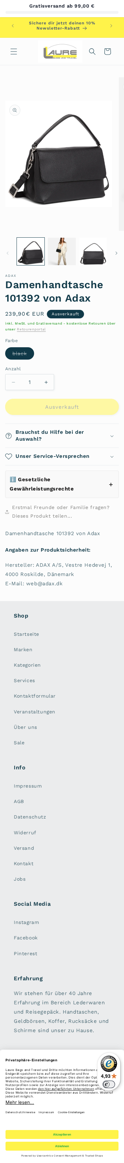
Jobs (19, 879)
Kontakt (23, 863)
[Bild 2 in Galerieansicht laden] (61, 251)
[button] (13, 51)
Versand (24, 848)
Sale (19, 742)
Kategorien (27, 665)
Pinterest (25, 953)
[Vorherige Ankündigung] (12, 25)
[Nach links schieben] (7, 253)
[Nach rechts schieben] (116, 253)
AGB (19, 801)
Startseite (26, 634)
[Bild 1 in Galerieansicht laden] (30, 251)
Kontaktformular (35, 696)
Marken (23, 649)
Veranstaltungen (34, 711)
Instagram (26, 922)
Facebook (26, 937)
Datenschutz (30, 817)
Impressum (28, 786)
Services (24, 680)
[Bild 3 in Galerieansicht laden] (93, 251)
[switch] (109, 1084)
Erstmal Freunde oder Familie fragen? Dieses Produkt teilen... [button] (61, 512)
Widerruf (25, 832)
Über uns (25, 727)
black (23, 355)
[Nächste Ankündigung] (111, 25)
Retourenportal (31, 329)
